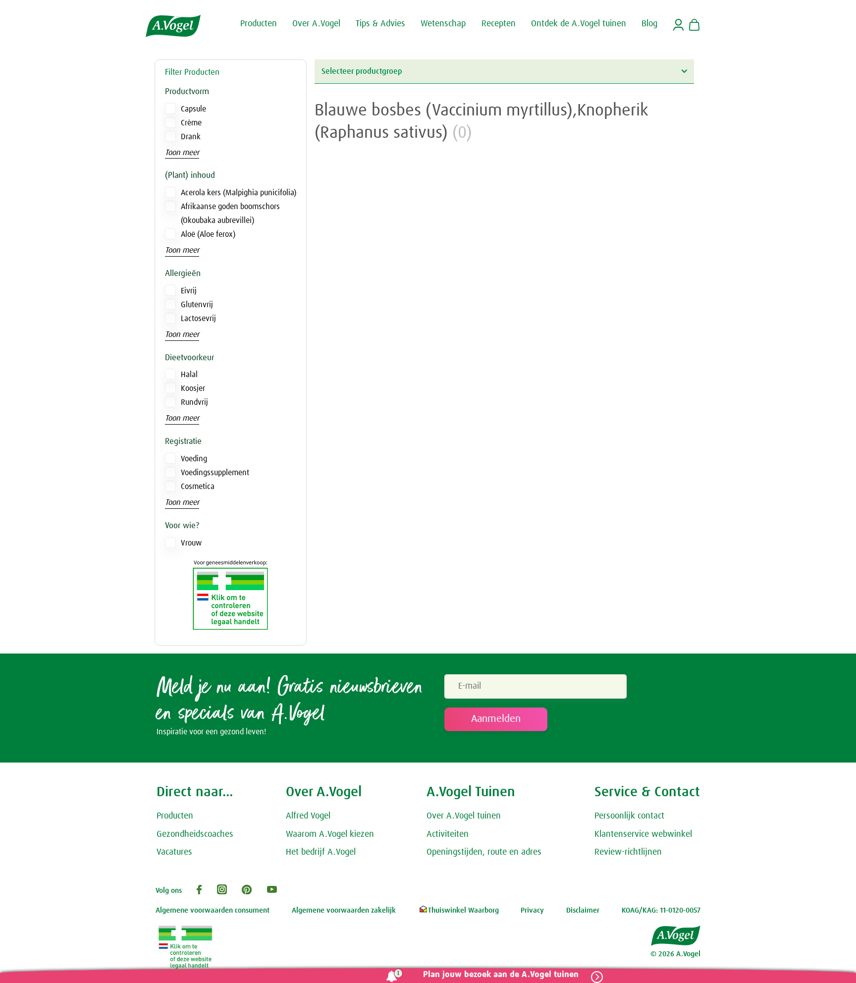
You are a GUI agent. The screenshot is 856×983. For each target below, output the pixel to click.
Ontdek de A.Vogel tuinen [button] (578, 23)
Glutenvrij (197, 305)
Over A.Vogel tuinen (464, 816)
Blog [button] (649, 23)
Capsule (193, 109)
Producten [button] (258, 23)
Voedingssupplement (215, 473)
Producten (175, 816)
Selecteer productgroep (361, 71)
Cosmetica (197, 487)
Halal (189, 375)
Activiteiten (448, 834)
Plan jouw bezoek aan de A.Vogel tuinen (501, 975)
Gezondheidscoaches (195, 834)
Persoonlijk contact (629, 816)
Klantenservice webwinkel (643, 834)
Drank (191, 137)
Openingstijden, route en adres (484, 852)
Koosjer (193, 388)
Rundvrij (194, 402)
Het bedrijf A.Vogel (321, 852)
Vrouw (191, 543)
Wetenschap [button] (443, 23)
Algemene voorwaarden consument (212, 910)
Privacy (532, 910)
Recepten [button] (499, 23)
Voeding (194, 459)
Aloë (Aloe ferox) (208, 234)
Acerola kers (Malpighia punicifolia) (238, 193)
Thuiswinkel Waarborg (463, 910)
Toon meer (182, 153)
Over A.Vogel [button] (316, 23)
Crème (191, 123)
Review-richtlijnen (628, 852)
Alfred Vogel (308, 816)
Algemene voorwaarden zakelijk (344, 910)
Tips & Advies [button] (380, 23)
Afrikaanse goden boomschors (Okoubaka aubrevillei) (230, 213)
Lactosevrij (198, 319)
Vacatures (174, 852)
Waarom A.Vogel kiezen (330, 834)
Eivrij (189, 291)
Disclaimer (582, 910)
